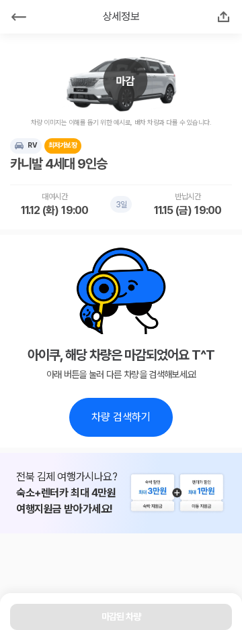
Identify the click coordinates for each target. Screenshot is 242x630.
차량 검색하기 (121, 417)
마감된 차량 (121, 616)
